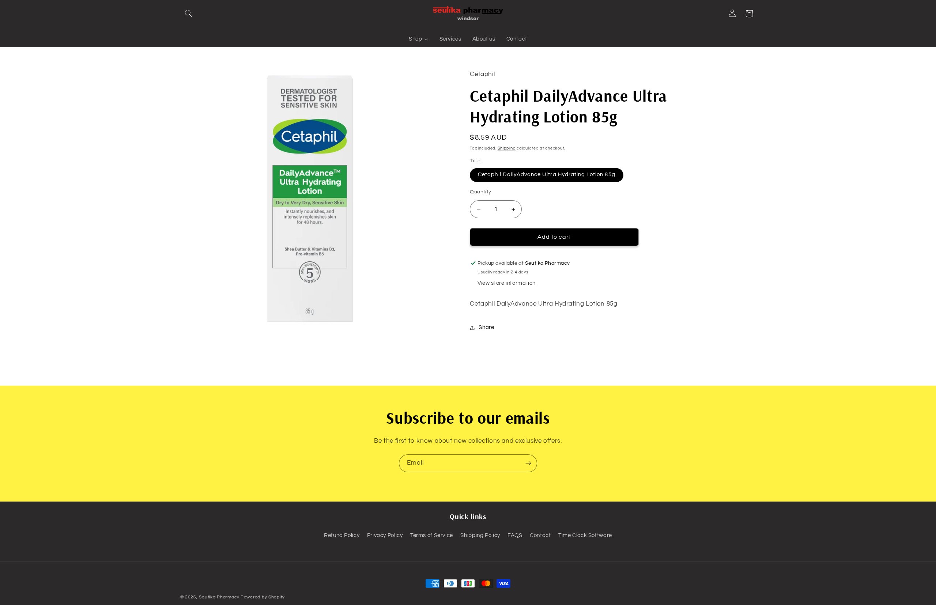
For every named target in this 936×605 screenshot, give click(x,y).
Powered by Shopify (263, 597)
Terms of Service (431, 535)
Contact (540, 535)
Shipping (507, 148)
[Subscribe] (528, 463)
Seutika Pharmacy (219, 597)
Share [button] (486, 327)
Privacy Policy (385, 535)
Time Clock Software (585, 535)
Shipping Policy (480, 535)
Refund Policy (341, 535)
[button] (188, 13)
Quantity (480, 192)
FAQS (514, 535)
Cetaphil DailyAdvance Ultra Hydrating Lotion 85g (546, 175)
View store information (507, 283)
